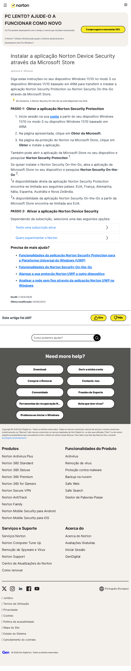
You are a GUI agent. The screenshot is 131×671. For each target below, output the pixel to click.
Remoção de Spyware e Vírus (23, 550)
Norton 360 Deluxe (16, 470)
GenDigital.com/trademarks (14, 438)
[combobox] (65, 337)
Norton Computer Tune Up (21, 543)
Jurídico (8, 598)
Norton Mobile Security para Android (29, 511)
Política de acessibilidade (18, 621)
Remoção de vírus (78, 463)
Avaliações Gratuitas (80, 543)
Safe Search (74, 490)
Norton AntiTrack (14, 497)
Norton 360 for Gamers (19, 484)
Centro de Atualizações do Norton (27, 563)
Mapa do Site (11, 627)
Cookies (8, 615)
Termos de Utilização (16, 603)
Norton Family (12, 504)
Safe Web (72, 484)
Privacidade (10, 609)
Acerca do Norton (78, 536)
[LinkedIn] (20, 588)
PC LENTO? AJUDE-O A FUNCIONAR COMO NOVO (33, 20)
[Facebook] (28, 588)
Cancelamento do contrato (19, 639)
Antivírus (71, 456)
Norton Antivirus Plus (17, 456)
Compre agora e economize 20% (103, 29)
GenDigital (72, 556)
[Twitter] (4, 588)
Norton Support (13, 556)
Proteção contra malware (83, 470)
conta (54, 116)
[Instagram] (12, 588)
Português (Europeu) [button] (117, 588)
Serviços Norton (14, 536)
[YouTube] (36, 588)
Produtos (10, 448)
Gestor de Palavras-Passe (84, 497)
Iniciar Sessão (75, 550)
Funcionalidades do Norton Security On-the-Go (55, 267)
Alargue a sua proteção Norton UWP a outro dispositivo (62, 274)
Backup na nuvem (78, 477)
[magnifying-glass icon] (97, 337)
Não (120, 317)
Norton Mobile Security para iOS (25, 518)
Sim (100, 317)
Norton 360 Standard (17, 463)
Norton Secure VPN (16, 490)
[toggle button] (5, 5)
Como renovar (12, 570)
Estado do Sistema (14, 633)
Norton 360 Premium (17, 477)
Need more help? (65, 356)
